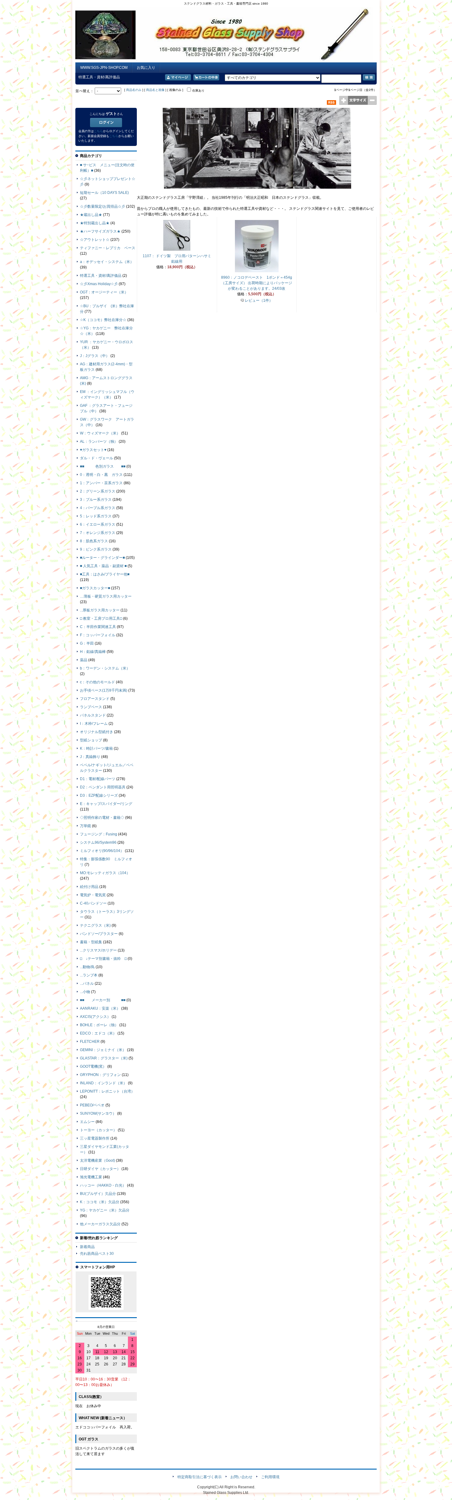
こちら (98, 131)
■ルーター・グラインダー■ (102, 558)
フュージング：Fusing (98, 834)
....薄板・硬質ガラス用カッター (106, 596)
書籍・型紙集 (91, 942)
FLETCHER (90, 1041)
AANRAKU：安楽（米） (100, 1008)
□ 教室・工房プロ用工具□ (101, 618)
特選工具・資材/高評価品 (100, 275)
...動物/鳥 (87, 967)
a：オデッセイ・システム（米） (107, 262)
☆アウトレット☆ (94, 240)
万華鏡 (85, 826)
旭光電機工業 (91, 1177)
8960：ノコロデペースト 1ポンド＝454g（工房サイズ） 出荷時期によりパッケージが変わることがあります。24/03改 (256, 283)
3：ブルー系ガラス (96, 499)
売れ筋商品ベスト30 (97, 1253)
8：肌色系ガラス (94, 541)
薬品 (83, 660)
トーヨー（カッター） (98, 1130)
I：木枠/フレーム (94, 723)
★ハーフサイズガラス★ (100, 231)
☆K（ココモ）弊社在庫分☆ (103, 320)
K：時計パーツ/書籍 (96, 748)
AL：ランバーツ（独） (99, 441)
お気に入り (146, 67)
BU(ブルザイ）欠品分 (98, 1194)
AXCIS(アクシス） (95, 1017)
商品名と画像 (155, 90)
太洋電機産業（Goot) (97, 1160)
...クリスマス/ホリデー (98, 950)
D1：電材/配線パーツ (97, 779)
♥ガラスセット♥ (93, 450)
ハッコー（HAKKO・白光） (103, 1185)
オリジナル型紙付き (96, 732)
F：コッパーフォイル (97, 635)
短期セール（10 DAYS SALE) (104, 192)
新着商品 (87, 1247)
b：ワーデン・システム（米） (105, 668)
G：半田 (87, 643)
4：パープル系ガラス (97, 508)
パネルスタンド (93, 715)
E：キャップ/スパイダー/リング (106, 804)
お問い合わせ (241, 1477)
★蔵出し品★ (91, 215)
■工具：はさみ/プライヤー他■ (104, 574)
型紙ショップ (91, 740)
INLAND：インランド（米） (103, 1083)
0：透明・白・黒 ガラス (101, 475)
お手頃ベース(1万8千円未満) (103, 690)
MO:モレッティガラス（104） (105, 873)
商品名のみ (133, 90)
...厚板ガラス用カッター (100, 610)
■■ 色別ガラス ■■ (102, 466)
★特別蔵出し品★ (94, 223)
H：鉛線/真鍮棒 (93, 652)
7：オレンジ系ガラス (97, 533)
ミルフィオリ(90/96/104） (102, 851)
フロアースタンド (94, 699)
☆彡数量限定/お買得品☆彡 (102, 206)
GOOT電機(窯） (93, 1066)
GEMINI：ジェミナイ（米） (103, 1050)
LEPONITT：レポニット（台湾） (107, 1091)
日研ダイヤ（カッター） (100, 1169)
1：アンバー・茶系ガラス (101, 483)
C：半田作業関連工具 (98, 627)
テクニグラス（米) (95, 925)
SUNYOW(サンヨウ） (98, 1113)
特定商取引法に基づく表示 (199, 1477)
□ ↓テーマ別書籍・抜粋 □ (103, 958)
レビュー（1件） (259, 300)
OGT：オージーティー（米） (104, 292)
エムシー (87, 1122)
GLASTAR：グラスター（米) (104, 1058)
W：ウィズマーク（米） (100, 433)
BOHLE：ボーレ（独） (99, 1025)
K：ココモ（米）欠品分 (99, 1202)
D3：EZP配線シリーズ (99, 795)
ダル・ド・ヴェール (96, 458)
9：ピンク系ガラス (96, 549)
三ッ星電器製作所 (94, 1138)
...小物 (85, 992)
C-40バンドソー (93, 903)
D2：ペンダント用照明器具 (102, 787)
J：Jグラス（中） (94, 356)
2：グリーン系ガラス (97, 491)
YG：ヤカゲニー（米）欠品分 (104, 1210)
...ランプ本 (88, 975)
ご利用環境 (270, 1477)
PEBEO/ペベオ (92, 1105)
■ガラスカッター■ (95, 588)
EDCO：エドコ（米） (98, 1033)
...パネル (87, 983)
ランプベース (91, 707)
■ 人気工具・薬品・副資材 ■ (103, 566)
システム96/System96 (98, 842)
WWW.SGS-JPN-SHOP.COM (104, 67)
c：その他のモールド (97, 682)
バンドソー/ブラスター (99, 934)
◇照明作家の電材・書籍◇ (102, 817)
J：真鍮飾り (90, 757)
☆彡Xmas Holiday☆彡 (99, 284)
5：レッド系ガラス (96, 516)
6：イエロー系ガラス (97, 524)
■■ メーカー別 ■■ (102, 1000)
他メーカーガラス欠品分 (100, 1224)
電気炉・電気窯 (93, 895)
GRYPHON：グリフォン (100, 1075)
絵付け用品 (89, 887)
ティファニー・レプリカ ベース (107, 248)
